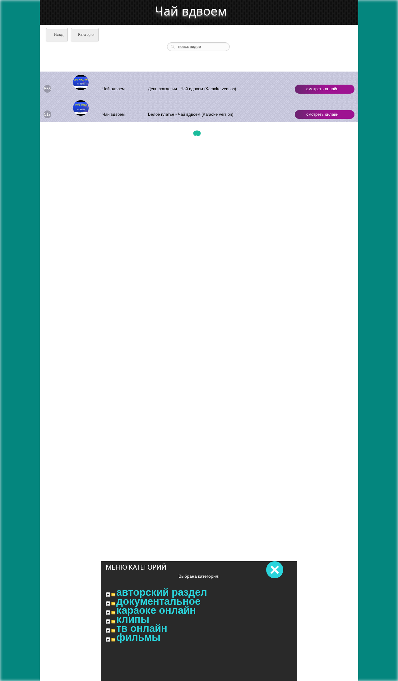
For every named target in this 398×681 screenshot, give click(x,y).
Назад (58, 34)
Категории (86, 34)
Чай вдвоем (191, 10)
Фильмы (138, 637)
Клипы (132, 619)
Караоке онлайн (156, 610)
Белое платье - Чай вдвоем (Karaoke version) (190, 114)
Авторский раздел (161, 592)
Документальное (158, 601)
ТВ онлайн (141, 628)
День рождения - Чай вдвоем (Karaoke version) (192, 88)
